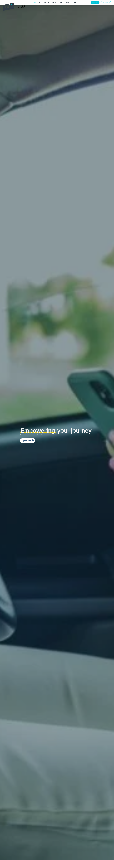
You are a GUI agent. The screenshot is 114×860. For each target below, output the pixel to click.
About (74, 5)
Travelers (53, 5)
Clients (60, 5)
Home (34, 5)
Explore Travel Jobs (44, 5)
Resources (67, 5)
